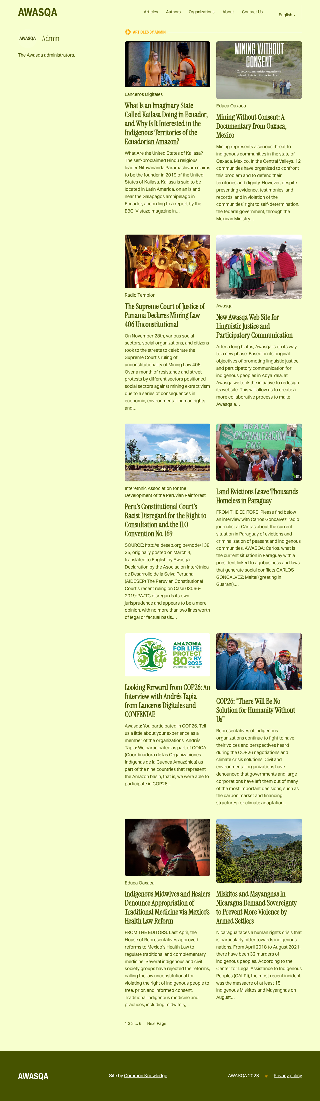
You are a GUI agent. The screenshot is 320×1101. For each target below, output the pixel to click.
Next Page (156, 1023)
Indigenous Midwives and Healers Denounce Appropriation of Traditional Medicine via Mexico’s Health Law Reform (167, 907)
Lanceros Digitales (144, 94)
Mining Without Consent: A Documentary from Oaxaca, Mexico (251, 126)
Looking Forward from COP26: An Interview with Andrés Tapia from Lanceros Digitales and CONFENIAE (167, 701)
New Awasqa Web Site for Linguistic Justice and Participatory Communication (254, 326)
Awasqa (224, 306)
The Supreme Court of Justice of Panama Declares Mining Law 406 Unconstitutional (165, 315)
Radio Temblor (140, 295)
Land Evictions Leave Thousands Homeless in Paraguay (257, 496)
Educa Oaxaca (231, 106)
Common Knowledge (145, 1075)
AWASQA (37, 12)
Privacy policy (288, 1075)
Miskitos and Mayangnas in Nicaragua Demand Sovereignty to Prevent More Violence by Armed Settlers (256, 907)
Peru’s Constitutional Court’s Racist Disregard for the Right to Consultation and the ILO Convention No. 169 (165, 520)
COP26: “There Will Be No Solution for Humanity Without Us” (255, 710)
